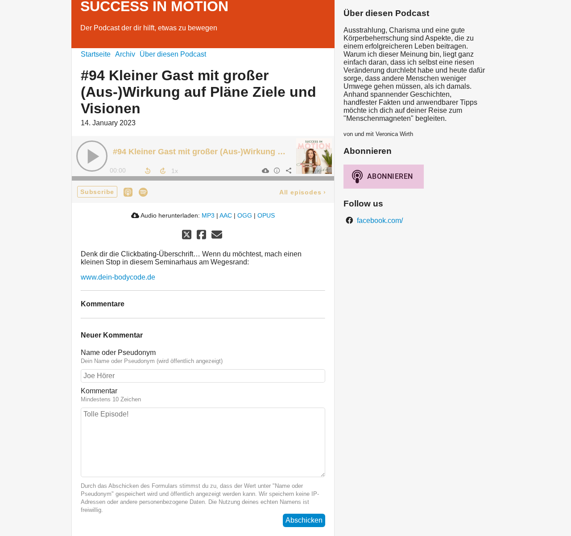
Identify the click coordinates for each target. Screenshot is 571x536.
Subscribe (97, 191)
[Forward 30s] (163, 170)
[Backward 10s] (147, 170)
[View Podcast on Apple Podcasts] (128, 191)
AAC (225, 215)
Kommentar (99, 391)
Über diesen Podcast (173, 54)
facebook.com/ (379, 220)
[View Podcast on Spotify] (143, 191)
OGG (244, 215)
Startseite (96, 54)
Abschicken (304, 520)
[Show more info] (276, 170)
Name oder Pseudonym (118, 352)
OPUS (266, 215)
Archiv (125, 54)
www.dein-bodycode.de (118, 277)
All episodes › (302, 192)
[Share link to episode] (288, 170)
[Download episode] (265, 170)
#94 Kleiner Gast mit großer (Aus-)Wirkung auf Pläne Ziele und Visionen (249, 151)
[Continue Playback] (92, 156)
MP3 (208, 215)
